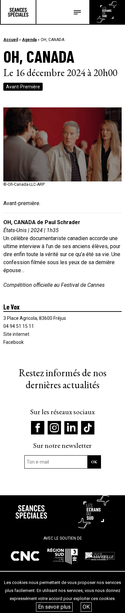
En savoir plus (54, 607)
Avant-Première (23, 86)
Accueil (10, 39)
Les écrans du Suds (106, 12)
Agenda (29, 39)
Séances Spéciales (18, 12)
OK (86, 607)
